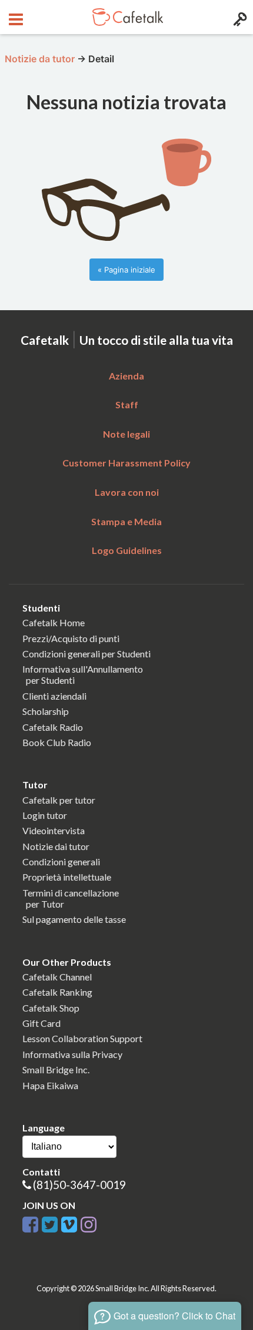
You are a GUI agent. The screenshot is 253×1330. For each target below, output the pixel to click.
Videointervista (53, 830)
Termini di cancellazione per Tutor (70, 898)
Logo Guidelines (127, 550)
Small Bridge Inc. (55, 1069)
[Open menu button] (14, 17)
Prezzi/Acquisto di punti (70, 638)
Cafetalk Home (53, 622)
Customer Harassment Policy (126, 462)
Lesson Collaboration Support (82, 1038)
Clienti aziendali (54, 695)
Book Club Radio (56, 742)
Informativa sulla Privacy (72, 1054)
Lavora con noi (127, 492)
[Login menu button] (238, 17)
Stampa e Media (126, 521)
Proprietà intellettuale (66, 876)
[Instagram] (88, 1222)
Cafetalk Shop (50, 1007)
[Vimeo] (69, 1222)
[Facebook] (30, 1222)
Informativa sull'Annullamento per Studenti (82, 674)
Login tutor (44, 815)
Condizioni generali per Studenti (86, 653)
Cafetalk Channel (57, 976)
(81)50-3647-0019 (79, 1184)
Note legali (126, 433)
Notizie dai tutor (55, 846)
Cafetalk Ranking (57, 991)
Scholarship (45, 711)
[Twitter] (50, 1222)
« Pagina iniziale (126, 269)
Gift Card (41, 1023)
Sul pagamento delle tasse (74, 919)
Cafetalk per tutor (58, 799)
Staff (126, 404)
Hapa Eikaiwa (50, 1085)
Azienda (126, 375)
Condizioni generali (61, 861)
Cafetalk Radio (52, 727)
